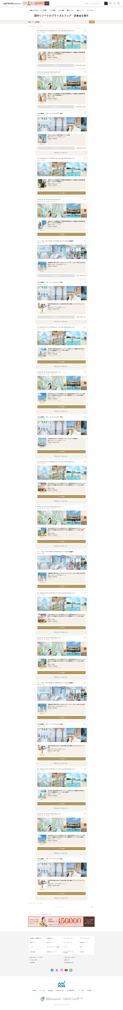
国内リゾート (70, 10)
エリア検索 (43, 10)
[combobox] (94, 3)
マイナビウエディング (32, 914)
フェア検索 (52, 10)
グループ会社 (81, 990)
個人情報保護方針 (71, 990)
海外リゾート (80, 10)
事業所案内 (50, 990)
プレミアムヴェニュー (92, 10)
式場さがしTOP (34, 10)
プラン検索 (61, 10)
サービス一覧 (42, 990)
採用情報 (89, 990)
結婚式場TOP (40, 914)
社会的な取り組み (60, 990)
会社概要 (34, 990)
